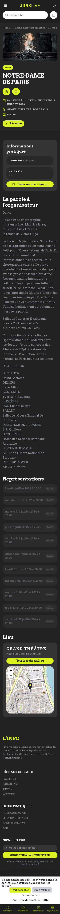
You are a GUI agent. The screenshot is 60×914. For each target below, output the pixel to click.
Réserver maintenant (32, 184)
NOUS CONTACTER (14, 813)
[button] (30, 686)
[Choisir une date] (53, 15)
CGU (5, 828)
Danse (7, 67)
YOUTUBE (9, 794)
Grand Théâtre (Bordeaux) (30, 27)
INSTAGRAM (10, 784)
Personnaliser (31, 895)
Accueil (7, 27)
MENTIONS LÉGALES (15, 818)
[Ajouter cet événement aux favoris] (16, 91)
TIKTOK (7, 789)
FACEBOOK (9, 779)
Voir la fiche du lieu (30, 660)
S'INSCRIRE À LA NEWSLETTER (30, 855)
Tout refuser (42, 889)
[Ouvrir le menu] (6, 5)
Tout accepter (20, 889)
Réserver (16, 123)
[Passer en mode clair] (54, 5)
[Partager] (6, 91)
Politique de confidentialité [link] (30, 900)
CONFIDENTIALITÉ (14, 823)
